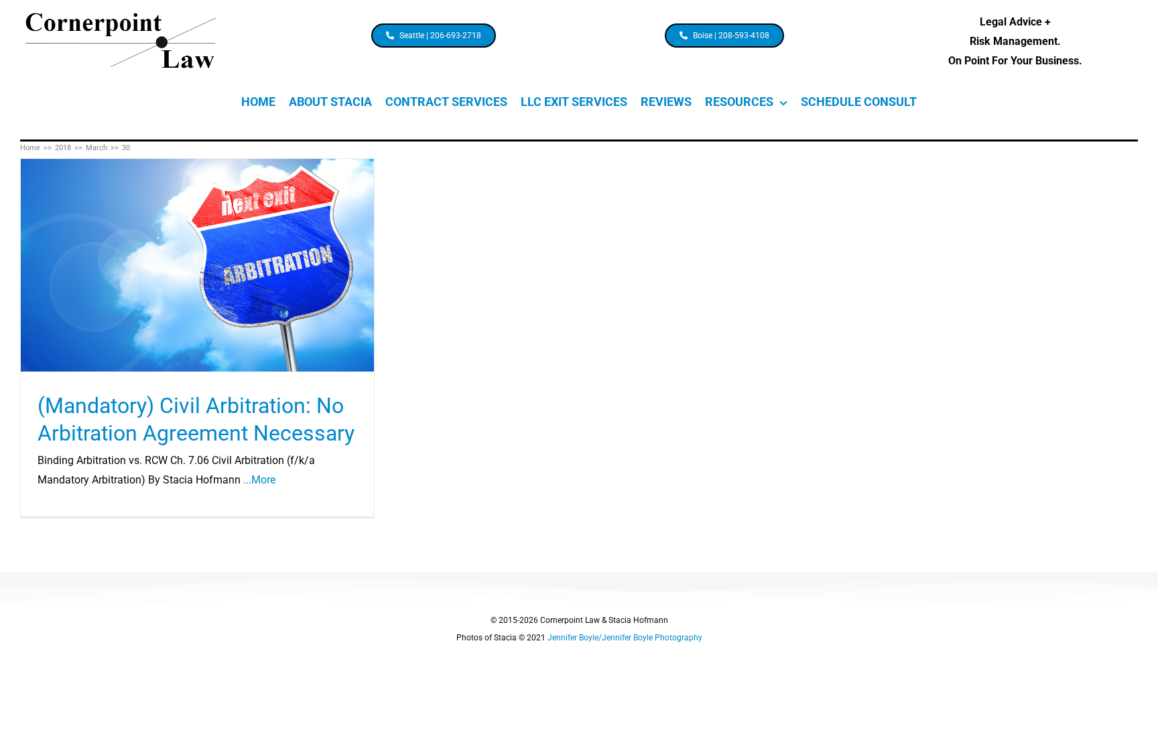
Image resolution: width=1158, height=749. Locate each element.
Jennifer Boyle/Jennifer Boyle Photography (625, 637)
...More (259, 479)
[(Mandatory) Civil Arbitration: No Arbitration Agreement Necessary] (197, 265)
